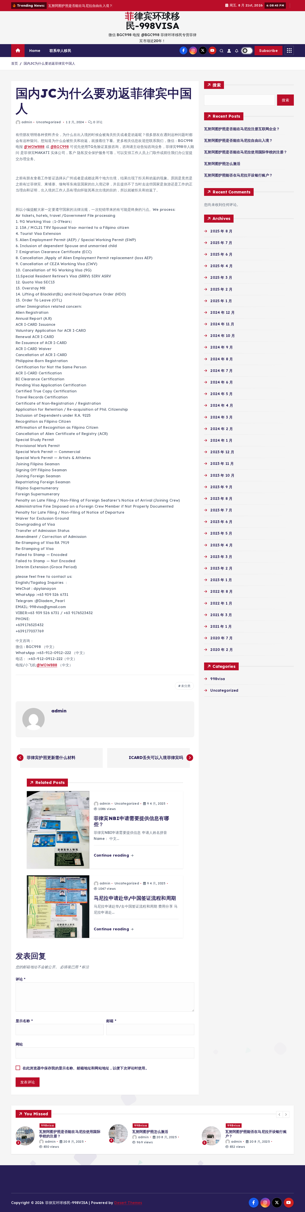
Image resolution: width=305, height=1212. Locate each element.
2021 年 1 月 (221, 626)
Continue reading (112, 855)
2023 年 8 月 (221, 498)
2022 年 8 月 (221, 591)
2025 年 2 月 (221, 289)
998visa (217, 679)
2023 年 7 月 (221, 510)
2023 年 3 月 (221, 556)
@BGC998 (59, 146)
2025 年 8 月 (221, 231)
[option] (61, 1133)
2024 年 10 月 (222, 335)
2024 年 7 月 (221, 370)
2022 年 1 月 (221, 603)
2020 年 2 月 (221, 649)
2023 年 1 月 (221, 580)
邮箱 (111, 1021)
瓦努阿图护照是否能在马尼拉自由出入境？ (238, 140)
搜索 (217, 85)
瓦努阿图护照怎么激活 (222, 163)
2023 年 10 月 (222, 475)
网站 (19, 1044)
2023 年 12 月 (222, 452)
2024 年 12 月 (222, 312)
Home (34, 50)
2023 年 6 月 (221, 521)
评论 (21, 979)
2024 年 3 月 (221, 417)
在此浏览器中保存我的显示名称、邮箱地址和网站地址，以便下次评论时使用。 (86, 1068)
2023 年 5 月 (221, 533)
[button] (279, 1114)
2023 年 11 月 (222, 463)
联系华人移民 (60, 50)
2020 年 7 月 (221, 638)
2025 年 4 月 (221, 266)
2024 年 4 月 (221, 405)
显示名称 (24, 1021)
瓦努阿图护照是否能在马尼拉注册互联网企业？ (242, 129)
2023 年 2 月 (221, 568)
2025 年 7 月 (221, 242)
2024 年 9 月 (221, 347)
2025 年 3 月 (221, 277)
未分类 (185, 686)
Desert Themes (128, 1202)
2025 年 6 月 (221, 254)
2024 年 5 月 (221, 394)
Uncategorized (48, 122)
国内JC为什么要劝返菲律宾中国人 (49, 63)
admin (26, 122)
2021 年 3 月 (221, 615)
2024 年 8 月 (221, 359)
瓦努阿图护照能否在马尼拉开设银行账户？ (238, 175)
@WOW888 (34, 146)
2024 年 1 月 (221, 440)
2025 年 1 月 (221, 301)
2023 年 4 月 (221, 545)
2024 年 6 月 (221, 382)
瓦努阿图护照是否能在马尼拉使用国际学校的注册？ (245, 152)
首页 (14, 63)
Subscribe (268, 50)
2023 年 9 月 (221, 487)
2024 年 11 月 (222, 324)
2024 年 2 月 (221, 429)
